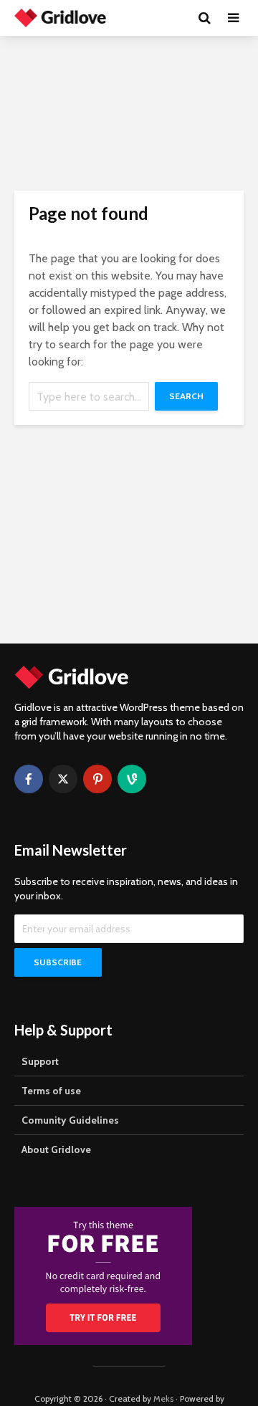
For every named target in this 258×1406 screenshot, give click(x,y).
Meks (163, 1398)
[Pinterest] (97, 779)
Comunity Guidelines (70, 1120)
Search (186, 396)
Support (40, 1061)
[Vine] (132, 779)
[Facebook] (28, 779)
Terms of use (51, 1090)
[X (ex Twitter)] (63, 779)
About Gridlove (56, 1149)
